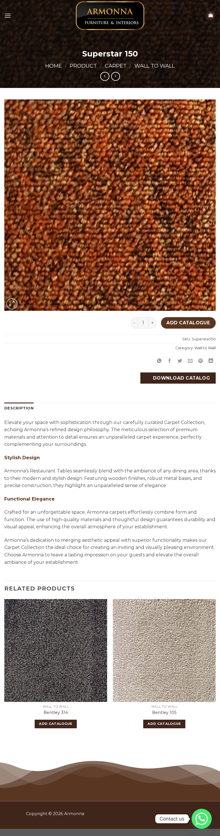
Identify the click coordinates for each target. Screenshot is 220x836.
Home (53, 65)
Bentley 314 (56, 712)
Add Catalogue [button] (55, 724)
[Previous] (4, 668)
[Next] (215, 668)
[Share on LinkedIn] (211, 361)
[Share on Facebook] (169, 361)
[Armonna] (110, 15)
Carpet (116, 65)
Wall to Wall (154, 65)
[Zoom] (11, 303)
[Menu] (7, 16)
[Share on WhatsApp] (159, 361)
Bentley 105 (164, 712)
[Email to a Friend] (190, 361)
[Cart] (210, 15)
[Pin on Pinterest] (200, 361)
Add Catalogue (188, 322)
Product (83, 65)
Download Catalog (181, 378)
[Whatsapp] (202, 819)
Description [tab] (19, 408)
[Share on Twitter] (180, 361)
